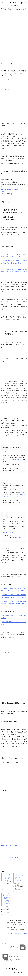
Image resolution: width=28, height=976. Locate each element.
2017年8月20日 (17, 470)
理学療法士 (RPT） (21, 924)
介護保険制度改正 (21, 920)
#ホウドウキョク (8, 496)
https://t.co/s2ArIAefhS (8, 532)
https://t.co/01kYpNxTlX (12, 459)
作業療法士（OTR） (12, 924)
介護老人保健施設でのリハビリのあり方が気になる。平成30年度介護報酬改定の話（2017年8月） (14, 272)
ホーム (3, 63)
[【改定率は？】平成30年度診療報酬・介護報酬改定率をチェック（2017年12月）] (19, 882)
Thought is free (22, 972)
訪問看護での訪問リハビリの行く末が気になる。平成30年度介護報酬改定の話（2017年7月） (14, 263)
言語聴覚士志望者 (21, 927)
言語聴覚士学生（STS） (12, 927)
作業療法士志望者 (21, 922)
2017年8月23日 (17, 537)
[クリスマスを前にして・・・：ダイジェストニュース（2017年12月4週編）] (7, 881)
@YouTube (21, 459)
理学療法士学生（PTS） (12, 926)
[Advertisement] (14, 103)
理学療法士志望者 (21, 926)
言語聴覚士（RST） (14, 929)
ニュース (10, 63)
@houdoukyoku (16, 496)
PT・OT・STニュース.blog (10, 845)
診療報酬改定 (23, 929)
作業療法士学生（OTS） (11, 922)
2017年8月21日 (17, 502)
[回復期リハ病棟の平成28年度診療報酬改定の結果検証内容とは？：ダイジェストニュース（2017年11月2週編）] (7, 904)
